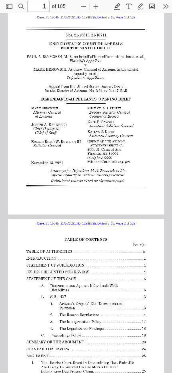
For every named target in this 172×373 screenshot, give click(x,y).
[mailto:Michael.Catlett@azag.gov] (109, 161)
